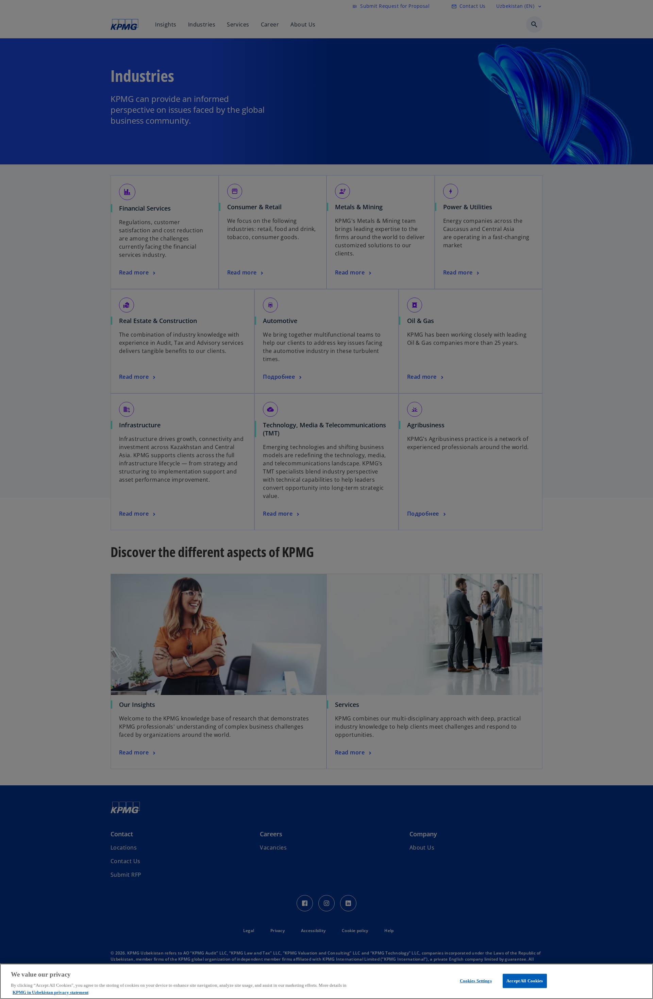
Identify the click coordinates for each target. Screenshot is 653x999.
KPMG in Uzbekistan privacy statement (50, 992)
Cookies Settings (476, 980)
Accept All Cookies (524, 980)
